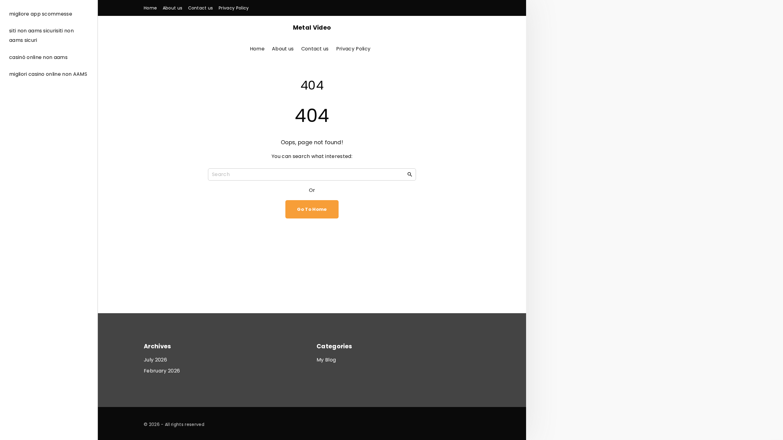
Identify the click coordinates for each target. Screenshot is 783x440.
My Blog (326, 359)
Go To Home (312, 209)
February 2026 (162, 370)
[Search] (410, 174)
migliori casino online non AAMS (48, 74)
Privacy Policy (353, 48)
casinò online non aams (38, 57)
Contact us (315, 48)
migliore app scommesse (40, 13)
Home (257, 48)
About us (283, 48)
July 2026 (155, 359)
